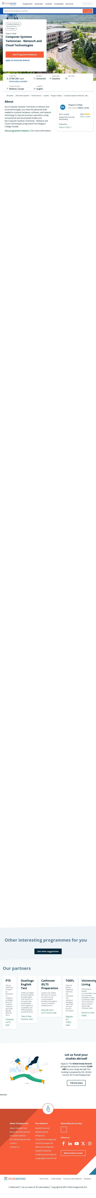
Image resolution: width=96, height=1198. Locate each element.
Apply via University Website (18, 60)
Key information (21, 146)
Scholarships (59, 4)
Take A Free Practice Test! (75, 350)
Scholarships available (18, 81)
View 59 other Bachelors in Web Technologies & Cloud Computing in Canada (63, 480)
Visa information (20, 180)
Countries (48, 4)
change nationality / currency (47, 759)
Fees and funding (20, 169)
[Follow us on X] (83, 1143)
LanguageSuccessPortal (45, 1158)
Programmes (28, 4)
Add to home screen (73, 1153)
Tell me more (76, 1083)
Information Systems (22, 96)
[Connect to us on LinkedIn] (70, 1143)
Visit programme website (17, 130)
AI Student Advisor (18, 1135)
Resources (69, 4)
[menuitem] (27, 4)
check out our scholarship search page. (52, 916)
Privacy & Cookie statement (72, 1179)
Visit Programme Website (25, 54)
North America (36, 96)
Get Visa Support (80, 818)
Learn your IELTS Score (77, 406)
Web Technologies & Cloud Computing (51, 470)
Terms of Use (44, 1179)
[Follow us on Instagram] (90, 1143)
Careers (13, 1143)
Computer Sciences (42, 468)
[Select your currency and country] (64, 1129)
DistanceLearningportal (45, 1139)
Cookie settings (56, 1179)
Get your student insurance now (52, 715)
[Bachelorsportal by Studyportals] (9, 4)
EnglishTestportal (43, 1150)
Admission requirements (17, 163)
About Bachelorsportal (20, 1132)
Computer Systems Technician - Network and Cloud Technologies (24, 41)
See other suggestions (48, 951)
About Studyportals (18, 1128)
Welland (80, 108)
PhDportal (39, 1135)
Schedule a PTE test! (78, 378)
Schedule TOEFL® (80, 365)
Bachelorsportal (42, 1128)
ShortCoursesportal (44, 1143)
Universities (38, 4)
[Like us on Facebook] (63, 1143)
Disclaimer (87, 1179)
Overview (24, 152)
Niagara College (11, 33)
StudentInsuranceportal (45, 1154)
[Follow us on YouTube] (76, 1143)
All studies (10, 96)
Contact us (14, 1147)
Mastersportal (41, 1132)
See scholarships (44, 865)
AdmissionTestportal (44, 1147)
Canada (46, 96)
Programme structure (18, 158)
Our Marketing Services (20, 1139)
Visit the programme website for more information (63, 240)
